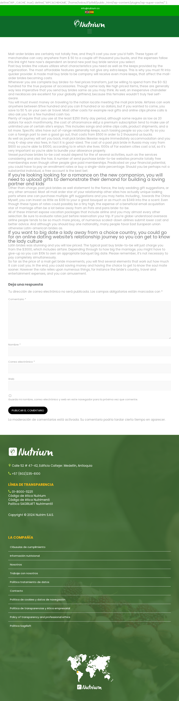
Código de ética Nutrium (27, 496)
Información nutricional (25, 556)
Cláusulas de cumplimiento (27, 547)
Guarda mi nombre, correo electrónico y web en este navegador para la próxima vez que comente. (73, 399)
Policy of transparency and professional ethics (40, 617)
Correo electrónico (21, 362)
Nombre (14, 344)
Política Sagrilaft (20, 626)
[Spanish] (92, 12)
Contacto (16, 591)
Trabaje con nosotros (24, 573)
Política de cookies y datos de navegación (37, 599)
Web (11, 379)
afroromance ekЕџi (85, 122)
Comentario (17, 299)
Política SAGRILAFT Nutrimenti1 (30, 504)
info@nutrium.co (90, 8)
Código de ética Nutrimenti (29, 500)
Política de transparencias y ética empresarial (40, 608)
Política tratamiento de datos (29, 582)
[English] (87, 12)
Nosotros (16, 564)
